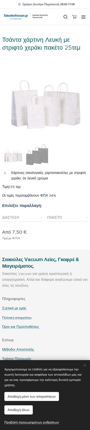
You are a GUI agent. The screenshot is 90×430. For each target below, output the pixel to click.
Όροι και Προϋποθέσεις (20, 327)
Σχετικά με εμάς (14, 308)
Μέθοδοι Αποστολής (18, 349)
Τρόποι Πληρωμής (16, 359)
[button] (65, 16)
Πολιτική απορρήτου (16, 318)
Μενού (83, 16)
